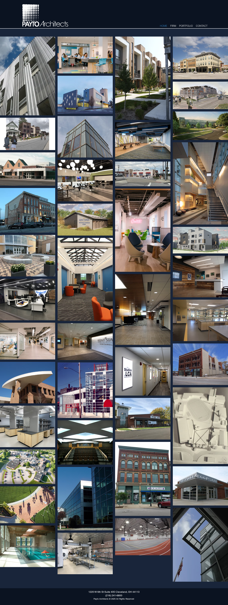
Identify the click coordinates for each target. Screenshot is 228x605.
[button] (173, 25)
